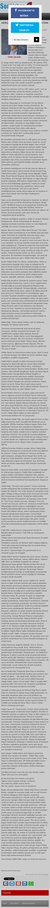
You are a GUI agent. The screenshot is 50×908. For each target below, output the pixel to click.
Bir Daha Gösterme (20, 40)
